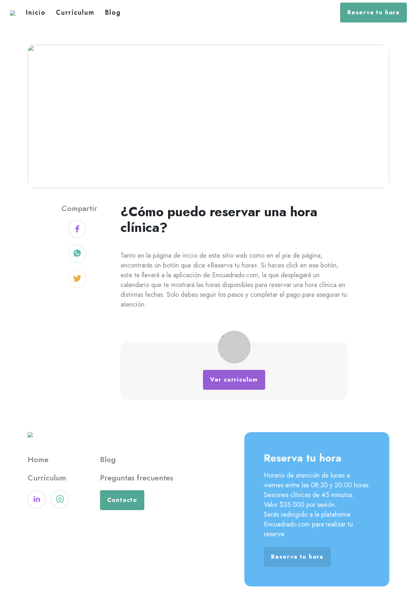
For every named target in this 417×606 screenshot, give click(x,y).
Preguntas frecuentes (136, 477)
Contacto (122, 500)
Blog (113, 12)
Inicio (36, 12)
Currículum (75, 12)
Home (38, 459)
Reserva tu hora (373, 12)
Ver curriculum (234, 379)
